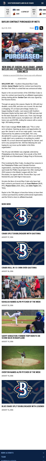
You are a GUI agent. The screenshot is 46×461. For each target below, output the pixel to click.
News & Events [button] (7, 453)
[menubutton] (42, 3)
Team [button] (3, 457)
